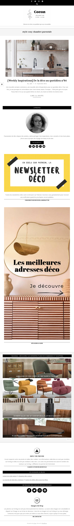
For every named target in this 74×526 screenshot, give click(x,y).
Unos (35, 523)
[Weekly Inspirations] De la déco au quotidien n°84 (37, 80)
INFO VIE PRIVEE (37, 456)
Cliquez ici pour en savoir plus (37, 467)
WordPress (44, 523)
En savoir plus (37, 142)
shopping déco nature (25, 476)
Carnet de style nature (10, 476)
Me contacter (37, 516)
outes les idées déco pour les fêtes (37, 480)
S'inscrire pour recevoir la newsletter (37, 200)
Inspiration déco (42, 83)
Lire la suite (37, 96)
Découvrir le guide (37, 343)
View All (69, 439)
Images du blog (37, 506)
